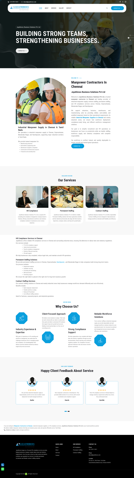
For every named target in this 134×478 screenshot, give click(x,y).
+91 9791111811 (14, 2)
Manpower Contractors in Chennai (23, 426)
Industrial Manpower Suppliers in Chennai (90, 117)
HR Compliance (32, 211)
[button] (66, 411)
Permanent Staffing (67, 211)
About (46, 8)
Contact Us (116, 8)
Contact (68, 8)
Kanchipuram (61, 262)
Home (40, 8)
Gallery (61, 8)
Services (53, 8)
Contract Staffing (102, 211)
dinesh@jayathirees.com (29, 2)
